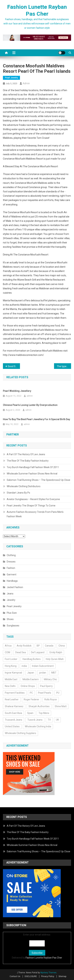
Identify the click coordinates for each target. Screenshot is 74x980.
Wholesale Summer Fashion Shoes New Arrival (32, 473)
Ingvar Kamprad (13, 672)
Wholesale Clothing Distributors (23, 486)
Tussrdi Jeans (35, 719)
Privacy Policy (47, 976)
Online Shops (28, 686)
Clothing (11, 555)
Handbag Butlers (32, 659)
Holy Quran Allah (55, 659)
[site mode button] (61, 52)
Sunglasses (13, 625)
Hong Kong (11, 666)
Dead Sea (20, 652)
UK (57, 719)
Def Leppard (37, 652)
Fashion (11, 568)
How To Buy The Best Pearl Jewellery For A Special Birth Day (36, 419)
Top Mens (44, 713)
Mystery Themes (48, 972)
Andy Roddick (24, 645)
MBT (53, 672)
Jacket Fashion (15, 587)
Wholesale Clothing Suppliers (20, 733)
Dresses (11, 561)
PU (57, 692)
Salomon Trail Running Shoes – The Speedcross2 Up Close (38, 480)
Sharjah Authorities (39, 706)
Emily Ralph (56, 652)
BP (38, 645)
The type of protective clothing (64, 366)
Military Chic (50, 679)
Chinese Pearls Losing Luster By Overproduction (30, 405)
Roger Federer (31, 699)
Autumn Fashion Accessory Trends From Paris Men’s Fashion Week (35, 514)
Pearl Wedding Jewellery (17, 391)
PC (31, 692)
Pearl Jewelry (11, 77)
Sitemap (62, 976)
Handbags (12, 580)
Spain (30, 713)
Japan (30, 672)
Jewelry (11, 600)
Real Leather (12, 699)
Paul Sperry (46, 686)
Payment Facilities (15, 692)
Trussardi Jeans (13, 719)
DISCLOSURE (31, 976)
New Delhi (10, 686)
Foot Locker (11, 659)
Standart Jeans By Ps (18, 492)
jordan (42, 672)
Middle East (11, 679)
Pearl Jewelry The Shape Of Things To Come (31, 505)
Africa (8, 645)
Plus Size (12, 612)
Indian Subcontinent (43, 666)
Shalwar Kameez (14, 706)
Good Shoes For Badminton (14, 366)
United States (12, 726)
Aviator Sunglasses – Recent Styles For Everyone (33, 499)
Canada (49, 645)
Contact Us (15, 976)
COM (7, 652)
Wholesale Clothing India (38, 726)
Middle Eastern (31, 679)
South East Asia (13, 713)
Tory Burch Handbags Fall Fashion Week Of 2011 (33, 467)
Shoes (10, 619)
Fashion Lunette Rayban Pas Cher (44, 957)
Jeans (10, 593)
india (24, 666)
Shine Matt (61, 706)
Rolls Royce (50, 699)
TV (49, 719)
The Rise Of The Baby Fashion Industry (28, 460)
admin (26, 83)
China (62, 645)
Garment (11, 574)
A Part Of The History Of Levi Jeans (26, 454)
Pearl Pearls (44, 692)
